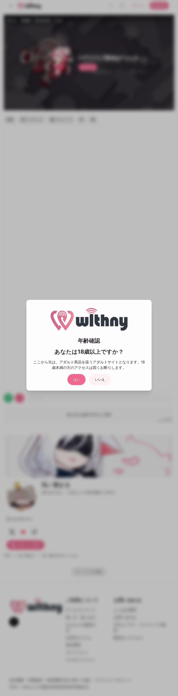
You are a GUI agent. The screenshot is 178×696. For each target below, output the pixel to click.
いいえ (100, 379)
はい (76, 379)
